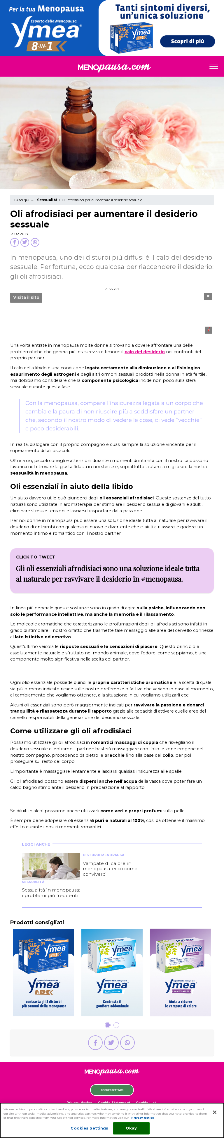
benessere (112, 127)
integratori (112, 139)
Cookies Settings (112, 1090)
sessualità (112, 102)
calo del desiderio (145, 351)
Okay (131, 1128)
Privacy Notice (142, 1117)
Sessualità (47, 200)
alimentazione (112, 115)
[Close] (214, 1112)
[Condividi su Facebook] (14, 242)
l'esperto (112, 151)
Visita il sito (26, 297)
